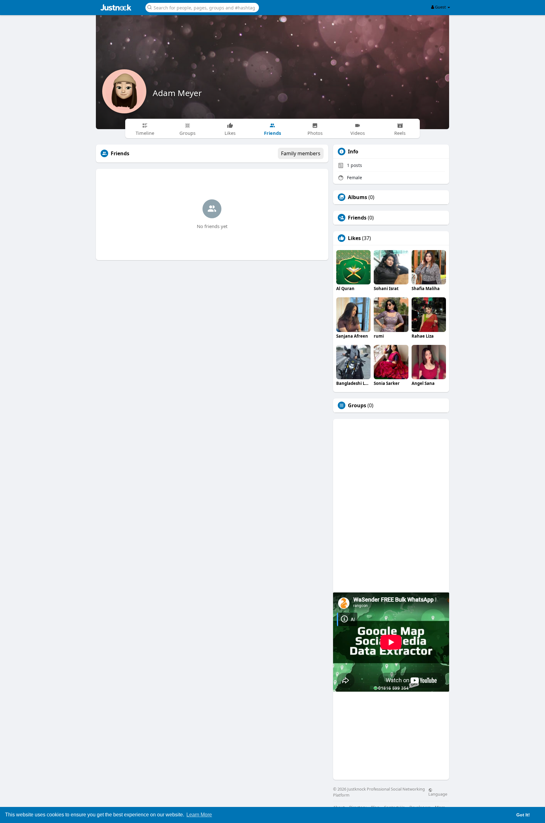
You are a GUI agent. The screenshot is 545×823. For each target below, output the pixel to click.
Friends (357, 217)
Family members (300, 153)
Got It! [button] (523, 814)
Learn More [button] (199, 814)
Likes (354, 238)
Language (437, 793)
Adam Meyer (177, 93)
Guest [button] (440, 7)
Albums (357, 197)
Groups (357, 405)
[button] (202, 7)
